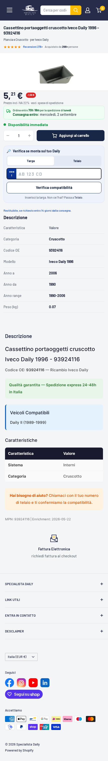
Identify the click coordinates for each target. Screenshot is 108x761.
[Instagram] (21, 682)
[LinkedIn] (44, 682)
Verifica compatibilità (54, 187)
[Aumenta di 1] (29, 135)
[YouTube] (33, 682)
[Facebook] (9, 682)
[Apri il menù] (9, 10)
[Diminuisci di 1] (8, 135)
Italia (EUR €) (17, 657)
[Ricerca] (75, 10)
